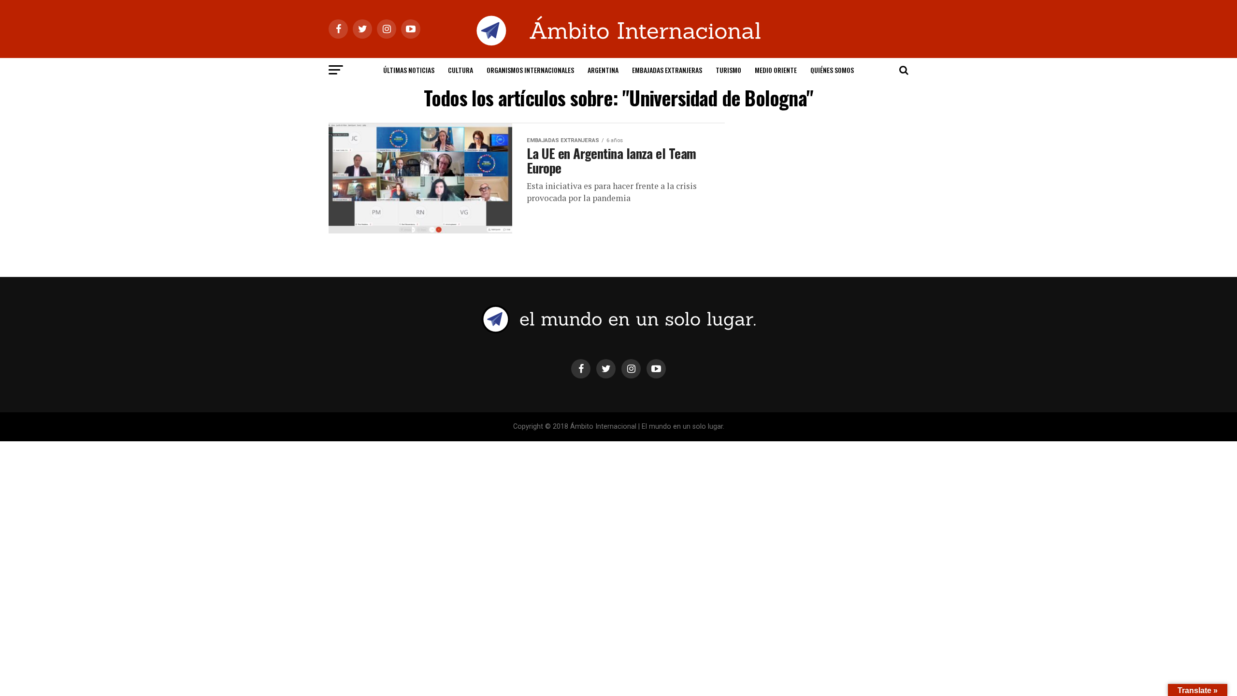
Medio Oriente (776, 70)
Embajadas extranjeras (667, 70)
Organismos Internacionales (530, 70)
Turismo (728, 70)
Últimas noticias (408, 70)
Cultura (460, 70)
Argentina (603, 70)
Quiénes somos (832, 70)
